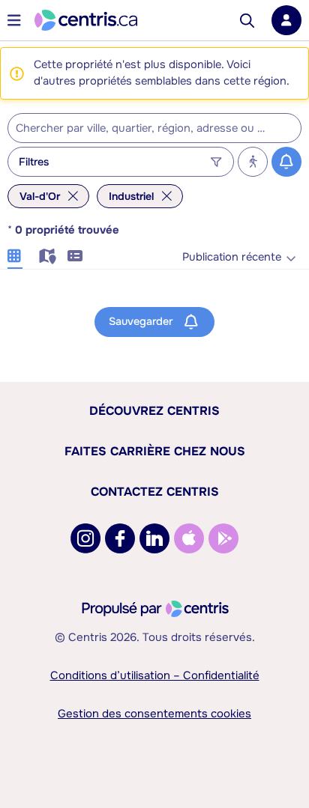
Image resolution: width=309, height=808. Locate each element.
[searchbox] (145, 129)
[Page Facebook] (120, 538)
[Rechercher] (247, 20)
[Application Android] (223, 538)
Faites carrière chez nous (154, 451)
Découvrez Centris (154, 411)
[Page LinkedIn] (155, 538)
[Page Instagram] (85, 538)
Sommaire (75, 254)
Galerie (15, 254)
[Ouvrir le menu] (14, 20)
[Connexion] (287, 20)
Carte (45, 254)
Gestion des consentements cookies (154, 713)
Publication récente (231, 257)
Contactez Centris (155, 491)
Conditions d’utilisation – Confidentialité (155, 675)
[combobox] (155, 128)
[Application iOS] (189, 538)
